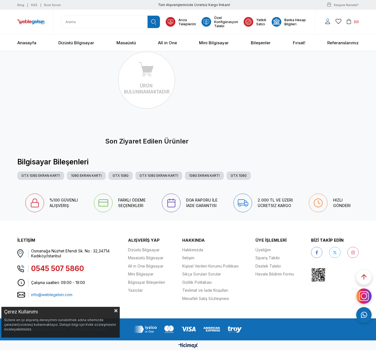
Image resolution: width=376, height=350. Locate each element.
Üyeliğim (263, 249)
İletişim (188, 257)
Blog (20, 5)
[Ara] (154, 22)
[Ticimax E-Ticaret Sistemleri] (188, 346)
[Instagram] (353, 252)
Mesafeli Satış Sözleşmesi (205, 298)
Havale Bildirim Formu (274, 274)
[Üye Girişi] (327, 22)
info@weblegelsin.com (51, 294)
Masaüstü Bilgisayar (146, 257)
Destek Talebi (268, 266)
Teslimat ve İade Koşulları (205, 290)
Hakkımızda (192, 249)
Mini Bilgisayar (141, 274)
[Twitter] (334, 252)
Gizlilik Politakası (197, 282)
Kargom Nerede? (346, 5)
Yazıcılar (135, 290)
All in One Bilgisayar (146, 266)
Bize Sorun (52, 5)
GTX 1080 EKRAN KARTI (40, 175)
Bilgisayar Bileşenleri (146, 282)
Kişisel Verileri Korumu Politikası (210, 266)
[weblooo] (334, 275)
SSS (34, 5)
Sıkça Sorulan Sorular (201, 274)
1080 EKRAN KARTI (86, 175)
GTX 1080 (121, 175)
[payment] (188, 329)
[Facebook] (316, 252)
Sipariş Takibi (267, 257)
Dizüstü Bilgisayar (144, 249)
